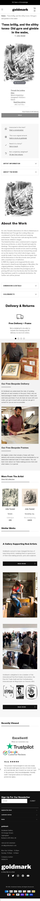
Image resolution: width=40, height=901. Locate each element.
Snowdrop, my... (30, 514)
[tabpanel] (20, 324)
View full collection (8, 479)
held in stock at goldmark (18, 138)
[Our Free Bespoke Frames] (20, 425)
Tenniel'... (10, 514)
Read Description (19, 102)
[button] (4, 9)
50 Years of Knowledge (20, 2)
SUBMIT (33, 801)
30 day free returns (16, 154)
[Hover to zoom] (19, 62)
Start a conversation (16, 130)
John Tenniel (21, 36)
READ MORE (22, 563)
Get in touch (13, 146)
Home (3, 16)
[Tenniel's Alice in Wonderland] (10, 497)
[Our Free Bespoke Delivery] (20, 361)
